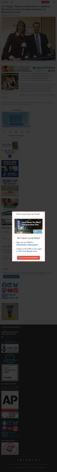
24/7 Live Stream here (28, 251)
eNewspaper (27, 244)
